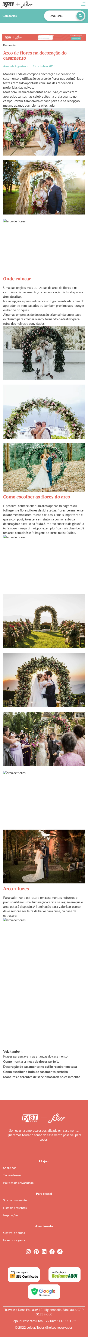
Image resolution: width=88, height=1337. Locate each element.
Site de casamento (15, 1200)
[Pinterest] (36, 1251)
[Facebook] (52, 1251)
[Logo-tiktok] (60, 1251)
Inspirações (10, 1215)
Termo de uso (12, 1175)
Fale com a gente (14, 1240)
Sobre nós (9, 1168)
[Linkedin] (44, 1251)
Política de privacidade (18, 1182)
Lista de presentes (15, 1207)
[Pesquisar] (80, 16)
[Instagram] (28, 1251)
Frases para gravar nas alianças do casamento (35, 1056)
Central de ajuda (14, 1232)
